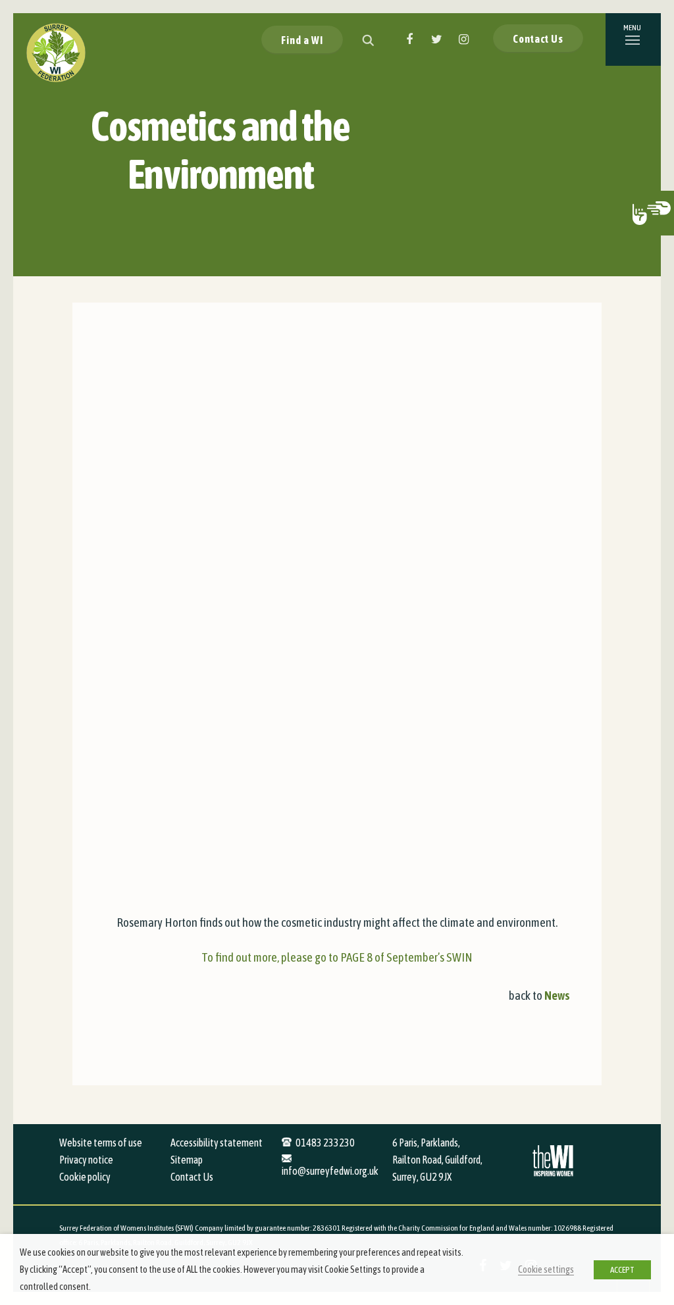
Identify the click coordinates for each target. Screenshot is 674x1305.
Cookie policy (85, 1177)
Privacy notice (86, 1160)
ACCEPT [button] (622, 1270)
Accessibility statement (216, 1142)
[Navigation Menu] (633, 39)
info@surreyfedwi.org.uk (330, 1171)
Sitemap (186, 1160)
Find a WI (302, 40)
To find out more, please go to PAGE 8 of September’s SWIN (337, 957)
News (557, 995)
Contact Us (538, 39)
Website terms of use (100, 1142)
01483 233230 (325, 1142)
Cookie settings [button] (546, 1269)
